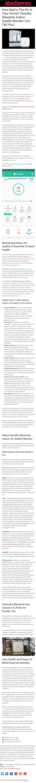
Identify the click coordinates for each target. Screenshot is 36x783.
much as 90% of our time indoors (18, 257)
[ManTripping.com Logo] (18, 3)
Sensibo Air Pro (7, 540)
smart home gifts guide (13, 544)
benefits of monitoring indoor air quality (17, 281)
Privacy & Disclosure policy (19, 780)
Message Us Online (14, 768)
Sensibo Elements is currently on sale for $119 (16, 727)
